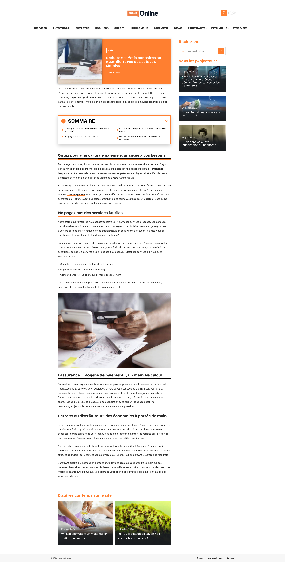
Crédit (112, 50)
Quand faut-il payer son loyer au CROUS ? (201, 113)
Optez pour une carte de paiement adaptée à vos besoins (87, 129)
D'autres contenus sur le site (85, 495)
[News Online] (142, 12)
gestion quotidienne (84, 97)
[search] (224, 13)
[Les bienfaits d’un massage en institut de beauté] (85, 523)
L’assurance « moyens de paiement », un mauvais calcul (142, 129)
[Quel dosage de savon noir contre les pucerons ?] (143, 523)
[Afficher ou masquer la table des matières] (131, 121)
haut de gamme (76, 194)
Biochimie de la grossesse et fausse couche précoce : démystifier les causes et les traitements (201, 81)
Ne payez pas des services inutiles (81, 136)
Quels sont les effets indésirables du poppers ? (199, 143)
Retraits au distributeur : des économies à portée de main (139, 138)
